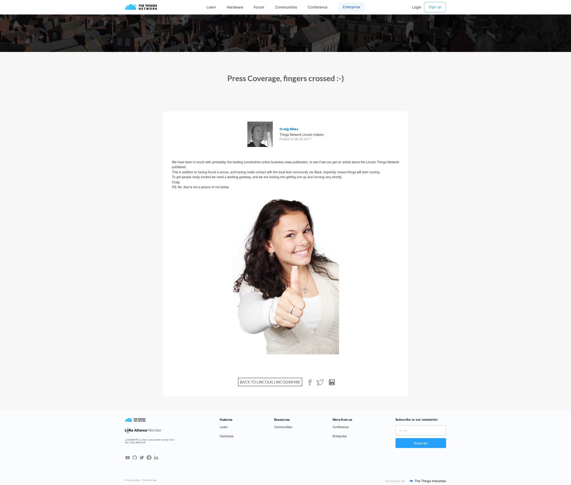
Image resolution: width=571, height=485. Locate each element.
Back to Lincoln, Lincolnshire (270, 382)
